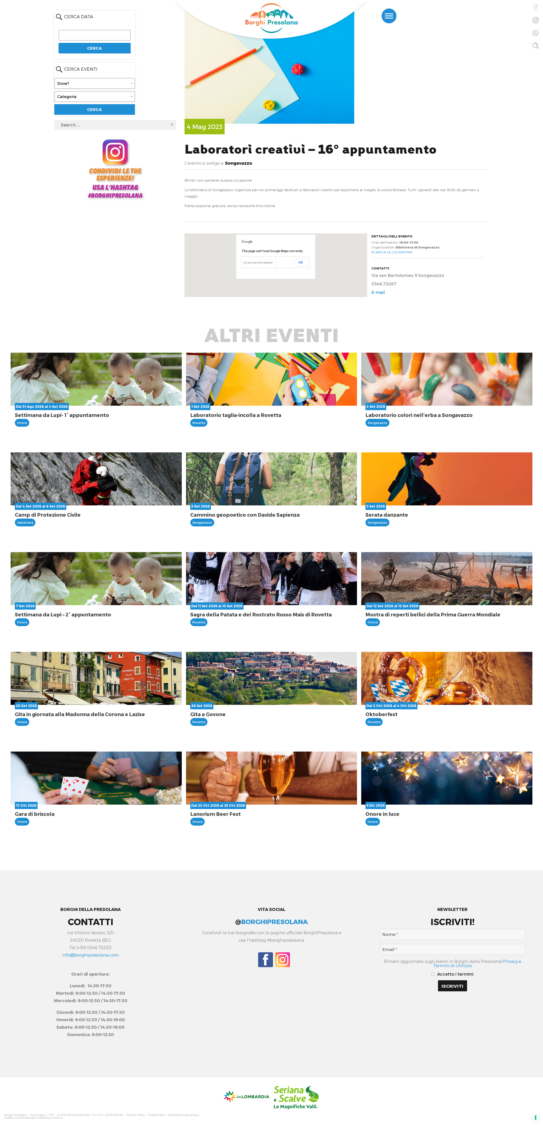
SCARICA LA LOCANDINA (391, 252)
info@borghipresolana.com (90, 954)
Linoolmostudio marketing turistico (39, 1117)
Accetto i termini (454, 974)
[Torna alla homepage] (271, 18)
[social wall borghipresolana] (115, 168)
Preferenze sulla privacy (183, 1115)
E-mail (378, 292)
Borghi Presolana (15, 1115)
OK (300, 262)
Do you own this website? (258, 262)
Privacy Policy (136, 1115)
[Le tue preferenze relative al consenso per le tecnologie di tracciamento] (536, 1118)
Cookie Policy (156, 1115)
